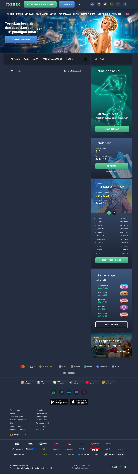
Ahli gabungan (41, 410)
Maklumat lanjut (112, 171)
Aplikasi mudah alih (17, 429)
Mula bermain (112, 129)
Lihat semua (111, 324)
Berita (12, 413)
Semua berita (121, 351)
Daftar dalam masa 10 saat (40, 4)
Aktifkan (111, 166)
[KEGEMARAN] (85, 59)
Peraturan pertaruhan (18, 420)
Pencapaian (40, 426)
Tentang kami (15, 410)
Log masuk (66, 4)
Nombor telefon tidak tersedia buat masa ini (32, 468)
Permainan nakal (42, 423)
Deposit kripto (41, 413)
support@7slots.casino (21, 465)
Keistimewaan (41, 420)
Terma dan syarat (16, 417)
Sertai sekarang (21, 39)
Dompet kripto (41, 417)
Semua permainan (17, 426)
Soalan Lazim (41, 429)
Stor (11, 423)
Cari (102, 59)
